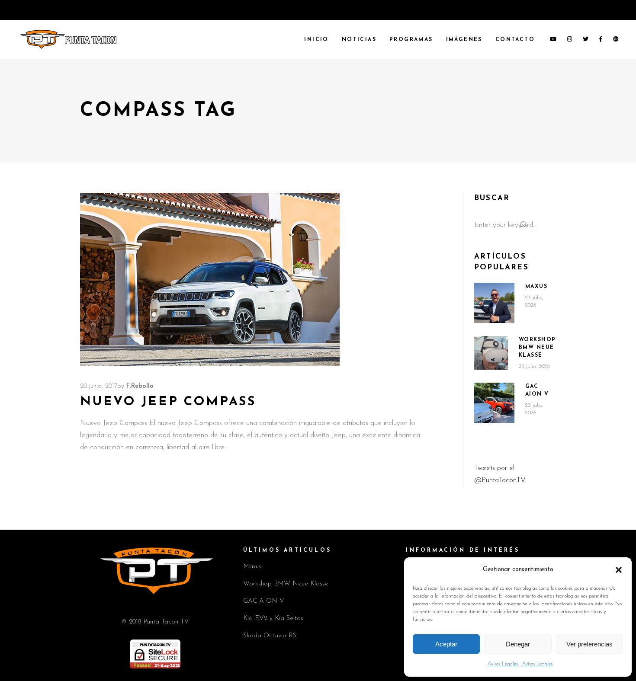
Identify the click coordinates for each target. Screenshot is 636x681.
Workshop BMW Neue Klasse (537, 347)
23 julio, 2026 (534, 366)
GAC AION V (263, 601)
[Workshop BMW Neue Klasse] (491, 353)
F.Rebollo (140, 386)
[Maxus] (494, 303)
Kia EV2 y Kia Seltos (273, 618)
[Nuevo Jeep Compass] (210, 279)
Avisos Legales (503, 664)
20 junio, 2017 (98, 386)
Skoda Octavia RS (269, 636)
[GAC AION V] (494, 403)
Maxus (536, 286)
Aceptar (446, 644)
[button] (618, 570)
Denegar (518, 644)
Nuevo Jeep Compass (168, 402)
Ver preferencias (589, 644)
